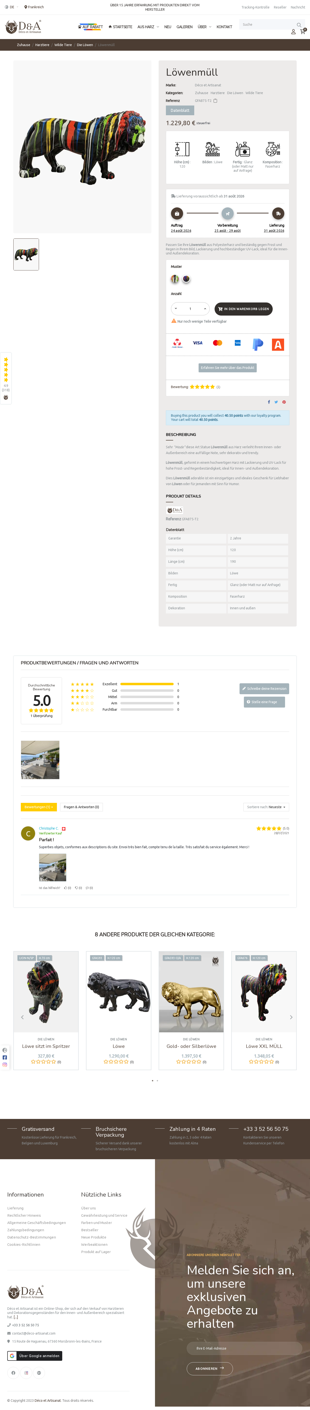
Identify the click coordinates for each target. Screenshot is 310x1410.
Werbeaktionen (94, 1244)
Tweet (276, 402)
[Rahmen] (293, 32)
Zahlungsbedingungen (25, 1230)
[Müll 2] (186, 280)
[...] (16, 1317)
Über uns (88, 1208)
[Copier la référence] (215, 100)
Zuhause (201, 93)
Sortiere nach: (257, 807)
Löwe (119, 1046)
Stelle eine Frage (264, 702)
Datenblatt (180, 110)
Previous (20, 1017)
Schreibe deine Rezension (267, 689)
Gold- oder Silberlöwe (191, 1046)
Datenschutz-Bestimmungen (31, 1237)
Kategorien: (174, 93)
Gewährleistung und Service (104, 1215)
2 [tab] (157, 1080)
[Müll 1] (175, 280)
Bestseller (89, 1230)
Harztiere (218, 93)
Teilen (269, 402)
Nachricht (298, 7)
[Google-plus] (39, 1373)
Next (289, 1017)
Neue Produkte (93, 1237)
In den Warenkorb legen (246, 308)
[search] (299, 24)
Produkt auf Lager (96, 1252)
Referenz (173, 101)
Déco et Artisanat (208, 85)
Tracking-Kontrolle (255, 7)
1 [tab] (152, 1080)
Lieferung (15, 1208)
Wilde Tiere (254, 93)
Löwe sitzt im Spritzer (46, 1046)
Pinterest (284, 402)
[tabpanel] (46, 1014)
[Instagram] (26, 1373)
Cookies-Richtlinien (23, 1244)
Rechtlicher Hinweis (24, 1215)
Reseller (280, 7)
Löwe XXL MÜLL (264, 1046)
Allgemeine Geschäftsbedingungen (36, 1223)
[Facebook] (13, 1373)
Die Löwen (235, 93)
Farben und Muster (96, 1223)
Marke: (171, 85)
